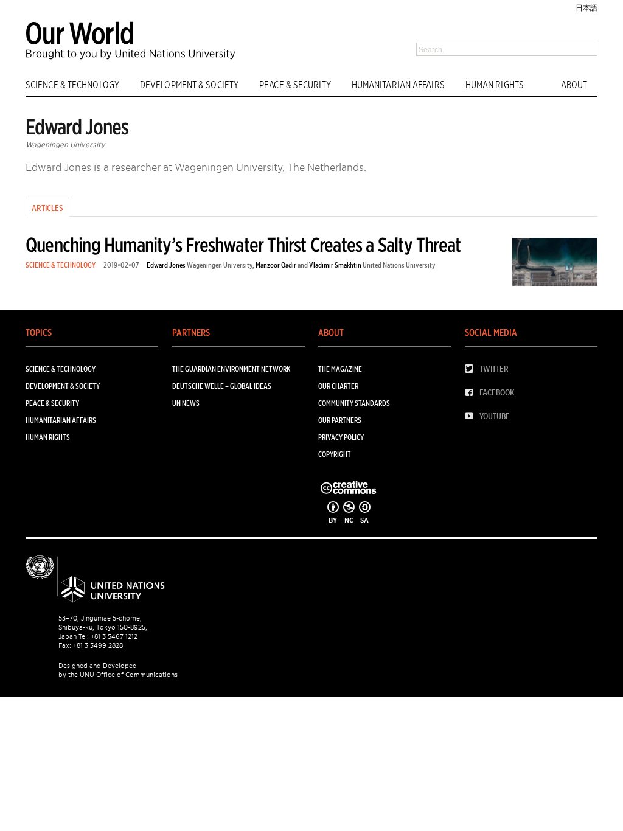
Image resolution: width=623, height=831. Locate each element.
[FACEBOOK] (472, 392)
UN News (186, 403)
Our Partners (339, 420)
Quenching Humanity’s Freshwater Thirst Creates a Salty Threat (243, 245)
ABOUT (574, 85)
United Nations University (399, 264)
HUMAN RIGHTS (494, 85)
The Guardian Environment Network (231, 369)
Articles (47, 208)
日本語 (586, 7)
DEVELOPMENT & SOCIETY (189, 85)
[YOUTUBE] (472, 416)
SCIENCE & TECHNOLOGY (72, 85)
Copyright (334, 454)
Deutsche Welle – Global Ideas (221, 386)
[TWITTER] (472, 369)
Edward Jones (166, 264)
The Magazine (340, 369)
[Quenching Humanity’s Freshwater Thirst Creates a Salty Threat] (554, 264)
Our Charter (338, 386)
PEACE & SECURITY (295, 85)
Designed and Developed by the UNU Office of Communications (118, 670)
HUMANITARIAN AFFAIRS (398, 85)
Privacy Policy (341, 437)
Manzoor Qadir (276, 264)
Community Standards (354, 403)
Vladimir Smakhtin (335, 264)
